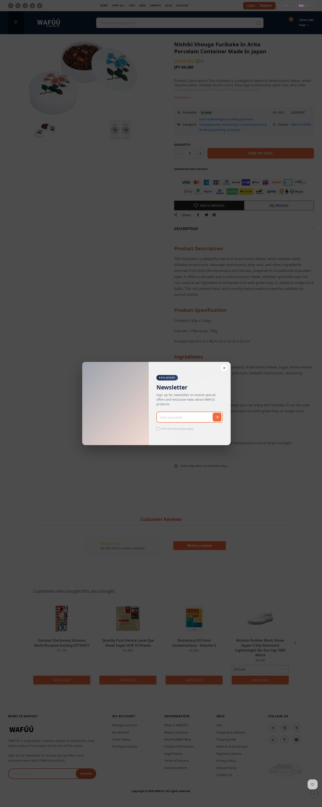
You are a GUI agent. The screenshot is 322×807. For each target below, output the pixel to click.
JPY (285, 5)
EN (306, 5)
